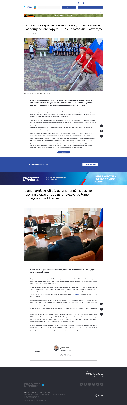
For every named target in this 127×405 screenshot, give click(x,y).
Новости (41, 18)
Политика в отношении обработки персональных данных (37, 399)
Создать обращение (90, 164)
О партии (26, 11)
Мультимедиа (86, 11)
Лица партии (36, 11)
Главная (25, 18)
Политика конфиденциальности (31, 397)
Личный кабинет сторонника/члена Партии (90, 7)
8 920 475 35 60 (94, 373)
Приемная (75, 11)
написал (77, 294)
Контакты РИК (29, 375)
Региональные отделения (70, 372)
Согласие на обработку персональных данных (35, 400)
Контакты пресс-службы (50, 375)
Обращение (69, 7)
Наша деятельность (48, 11)
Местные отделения (63, 11)
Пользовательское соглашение (31, 396)
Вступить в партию (98, 11)
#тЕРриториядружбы (63, 152)
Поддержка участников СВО (63, 15)
